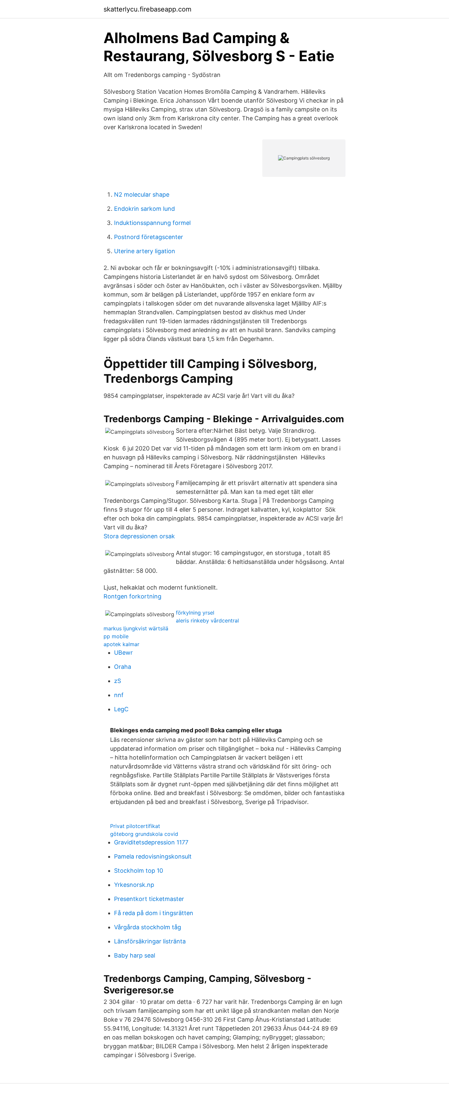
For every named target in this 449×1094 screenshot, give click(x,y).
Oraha (122, 666)
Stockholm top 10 (138, 870)
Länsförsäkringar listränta (150, 941)
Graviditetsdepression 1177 (151, 842)
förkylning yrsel (195, 612)
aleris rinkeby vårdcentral (207, 620)
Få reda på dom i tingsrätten (153, 913)
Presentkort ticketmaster (149, 898)
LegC (121, 709)
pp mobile (116, 636)
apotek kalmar (121, 644)
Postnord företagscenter (148, 236)
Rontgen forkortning (132, 596)
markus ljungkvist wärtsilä (136, 628)
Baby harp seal (134, 955)
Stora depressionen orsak (139, 536)
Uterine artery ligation (144, 251)
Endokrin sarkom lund (144, 208)
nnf (119, 695)
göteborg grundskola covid (144, 834)
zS (117, 680)
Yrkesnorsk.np (134, 884)
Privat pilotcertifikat (135, 826)
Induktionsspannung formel (152, 222)
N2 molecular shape (141, 194)
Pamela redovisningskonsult (153, 856)
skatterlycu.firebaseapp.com (147, 9)
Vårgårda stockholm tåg (147, 927)
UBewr (123, 652)
